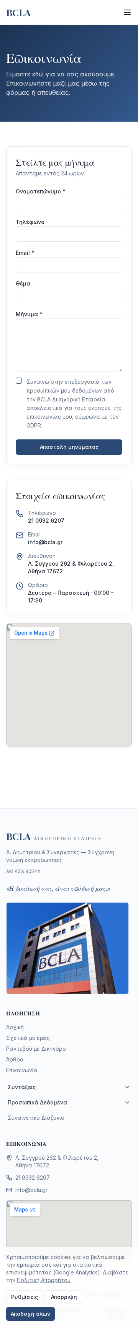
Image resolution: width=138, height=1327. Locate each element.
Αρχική (15, 1027)
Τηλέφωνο (30, 222)
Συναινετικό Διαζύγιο (36, 1117)
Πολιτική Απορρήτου (44, 1280)
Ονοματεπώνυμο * (41, 191)
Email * (25, 252)
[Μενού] (127, 12)
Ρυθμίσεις (24, 1297)
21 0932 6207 (46, 520)
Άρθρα (15, 1059)
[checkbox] (19, 381)
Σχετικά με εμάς (28, 1038)
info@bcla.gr (45, 542)
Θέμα (23, 283)
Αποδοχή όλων (30, 1313)
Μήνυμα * (29, 314)
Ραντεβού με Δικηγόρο (36, 1048)
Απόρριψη (64, 1297)
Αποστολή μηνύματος (69, 447)
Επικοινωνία (22, 1070)
